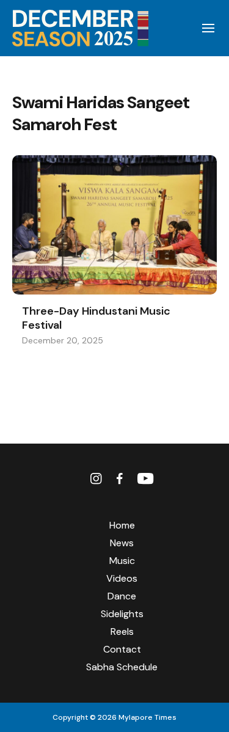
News (122, 542)
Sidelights (122, 613)
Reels (122, 631)
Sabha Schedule (122, 667)
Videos (121, 578)
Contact (122, 649)
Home (122, 525)
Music (122, 560)
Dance (121, 596)
